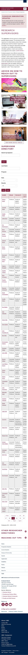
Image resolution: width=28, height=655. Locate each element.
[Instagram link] (3, 604)
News (2, 625)
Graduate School (7, 592)
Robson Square (5, 642)
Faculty (18, 195)
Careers (3, 629)
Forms (3, 564)
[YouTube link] (10, 604)
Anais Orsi (4, 427)
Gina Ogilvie (5, 324)
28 (10, 518)
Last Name (4, 165)
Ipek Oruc (4, 454)
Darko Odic (4, 320)
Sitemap (11, 611)
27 (6, 518)
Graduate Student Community (10, 596)
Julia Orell (4, 411)
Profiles (15, 611)
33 (9, 520)
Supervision (4, 558)
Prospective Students (6, 546)
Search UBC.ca (5, 632)
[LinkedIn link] (6, 604)
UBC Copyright (4, 652)
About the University (6, 624)
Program (3, 171)
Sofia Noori (4, 218)
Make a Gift (4, 630)
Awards (3, 555)
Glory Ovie (4, 501)
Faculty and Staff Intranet (9, 598)
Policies (3, 567)
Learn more (19, 50)
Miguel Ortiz (5, 435)
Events (3, 627)
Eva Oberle (4, 307)
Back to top (4, 611)
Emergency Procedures (6, 650)
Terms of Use (15, 650)
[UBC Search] (25, 1)
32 (24, 518)
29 (14, 518)
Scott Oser (4, 469)
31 (21, 518)
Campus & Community (6, 552)
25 (21, 515)
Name (4, 195)
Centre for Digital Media (6, 644)
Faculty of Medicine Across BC (8, 645)
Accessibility (11, 652)
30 (17, 518)
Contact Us (4, 587)
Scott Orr (4, 419)
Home (2, 543)
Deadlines (3, 561)
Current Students (5, 549)
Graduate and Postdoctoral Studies (14, 578)
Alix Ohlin (4, 335)
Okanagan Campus (6, 638)
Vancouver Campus (6, 637)
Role (2, 177)
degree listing (4, 63)
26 (24, 515)
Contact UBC (4, 622)
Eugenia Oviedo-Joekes (4, 509)
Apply (2, 573)
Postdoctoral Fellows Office (10, 594)
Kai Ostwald (5, 475)
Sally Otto (4, 488)
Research (20, 611)
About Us (3, 570)
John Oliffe (4, 353)
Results (3, 183)
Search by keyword (6, 152)
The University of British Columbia (10, 3)
